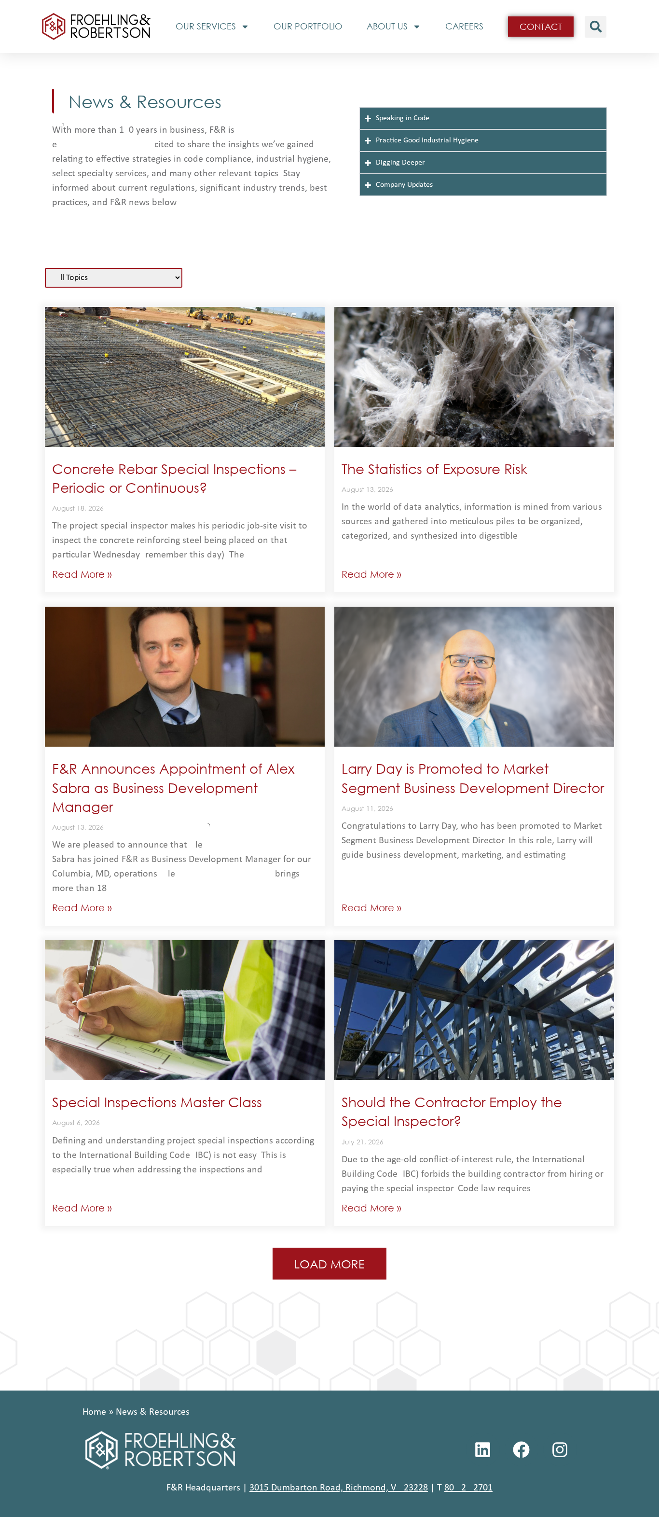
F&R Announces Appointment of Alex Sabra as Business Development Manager (173, 787)
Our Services (206, 26)
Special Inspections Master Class (157, 1101)
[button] (595, 27)
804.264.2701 (468, 1488)
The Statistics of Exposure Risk (434, 468)
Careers (464, 26)
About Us (387, 26)
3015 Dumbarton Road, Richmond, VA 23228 (338, 1488)
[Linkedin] (483, 1449)
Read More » (82, 574)
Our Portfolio (308, 26)
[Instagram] (560, 1449)
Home (94, 1412)
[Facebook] (521, 1449)
